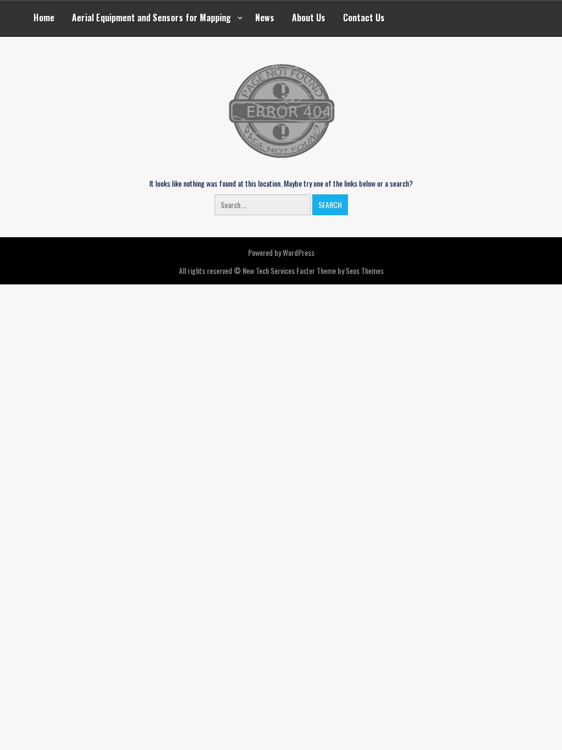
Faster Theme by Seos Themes (340, 270)
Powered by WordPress (281, 252)
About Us (308, 17)
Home (43, 17)
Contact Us (364, 17)
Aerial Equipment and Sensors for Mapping (151, 17)
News (264, 17)
